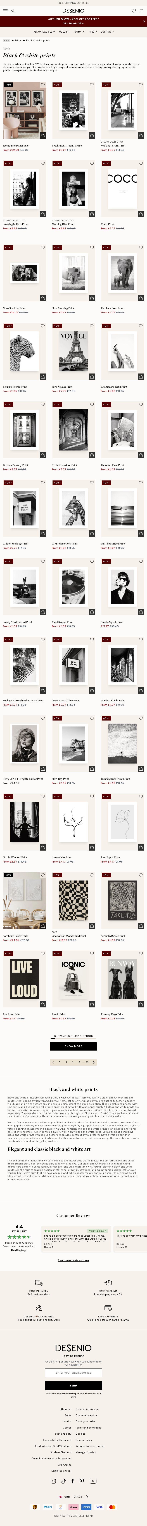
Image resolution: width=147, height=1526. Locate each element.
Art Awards (64, 1464)
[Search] (13, 10)
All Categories (43, 31)
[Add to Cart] (43, 135)
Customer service (86, 1415)
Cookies (81, 1433)
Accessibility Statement (57, 1440)
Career (67, 1427)
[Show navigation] (5, 10)
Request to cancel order (90, 1446)
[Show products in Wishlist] (134, 10)
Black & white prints (38, 40)
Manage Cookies (86, 1452)
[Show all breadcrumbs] (6, 40)
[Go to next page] (94, 1062)
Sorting (106, 31)
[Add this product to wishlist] (43, 85)
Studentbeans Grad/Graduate (53, 1446)
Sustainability (63, 1433)
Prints (18, 40)
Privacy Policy (69, 1393)
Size (91, 31)
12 (87, 1062)
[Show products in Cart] (142, 10)
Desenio (84, 1515)
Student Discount (60, 1452)
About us (66, 1409)
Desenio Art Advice (87, 1409)
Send (73, 1385)
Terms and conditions (88, 1427)
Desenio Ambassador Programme (51, 1458)
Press (68, 1415)
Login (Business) (61, 1470)
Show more (73, 1046)
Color (63, 31)
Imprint (67, 1421)
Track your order (85, 1421)
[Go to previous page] (53, 1062)
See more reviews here (73, 1260)
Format (78, 31)
